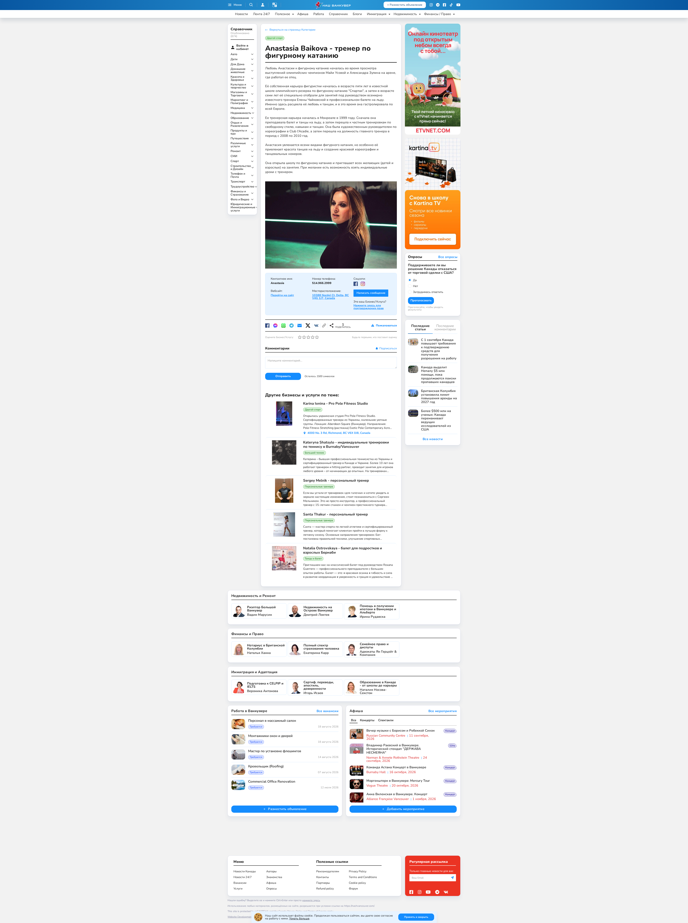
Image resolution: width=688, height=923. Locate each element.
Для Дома (237, 64)
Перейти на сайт (282, 295)
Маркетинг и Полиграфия (239, 101)
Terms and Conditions (363, 877)
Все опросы (447, 257)
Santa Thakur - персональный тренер (335, 514)
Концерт (450, 730)
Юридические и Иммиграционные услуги (243, 207)
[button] (274, 5)
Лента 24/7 (261, 14)
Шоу (452, 745)
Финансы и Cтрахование (240, 193)
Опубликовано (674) (240, 34)
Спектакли (385, 720)
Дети (234, 59)
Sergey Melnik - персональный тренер (336, 480)
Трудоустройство (242, 186)
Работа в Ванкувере (249, 710)
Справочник (338, 14)
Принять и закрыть (416, 917)
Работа (318, 14)
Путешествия (240, 138)
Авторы (271, 871)
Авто (234, 54)
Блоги (357, 14)
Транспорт (238, 181)
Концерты (367, 720)
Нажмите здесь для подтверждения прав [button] (368, 306)
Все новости (433, 439)
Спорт (235, 161)
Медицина (238, 108)
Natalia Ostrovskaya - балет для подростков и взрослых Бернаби (342, 550)
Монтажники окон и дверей (270, 736)
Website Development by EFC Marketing (250, 917)
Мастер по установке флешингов (274, 751)
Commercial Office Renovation (271, 782)
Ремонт (236, 151)
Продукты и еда (239, 132)
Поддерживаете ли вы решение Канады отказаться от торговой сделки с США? (432, 269)
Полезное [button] (282, 14)
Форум (353, 889)
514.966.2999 (321, 283)
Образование (240, 118)
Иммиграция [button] (376, 14)
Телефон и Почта (238, 175)
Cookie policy (357, 883)
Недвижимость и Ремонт (253, 595)
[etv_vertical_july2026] (432, 79)
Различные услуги (238, 145)
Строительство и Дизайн (241, 168)
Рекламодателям (327, 871)
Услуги (237, 889)
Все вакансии (327, 711)
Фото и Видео (240, 199)
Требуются (256, 727)
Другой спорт (275, 38)
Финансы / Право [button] (437, 14)
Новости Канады (244, 871)
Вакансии (239, 883)
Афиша (302, 14)
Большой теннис (314, 452)
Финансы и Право (247, 634)
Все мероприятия (442, 711)
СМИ (234, 156)
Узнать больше (299, 918)
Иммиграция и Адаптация (254, 672)
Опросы (271, 889)
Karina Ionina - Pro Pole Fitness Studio (335, 403)
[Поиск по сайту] (251, 5)
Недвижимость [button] (405, 14)
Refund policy (325, 889)
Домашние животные (238, 71)
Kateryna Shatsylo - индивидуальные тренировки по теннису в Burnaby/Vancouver (346, 444)
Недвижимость (241, 113)
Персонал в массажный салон (272, 721)
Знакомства (274, 877)
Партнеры (323, 883)
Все (353, 720)
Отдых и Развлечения (240, 124)
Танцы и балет (313, 558)
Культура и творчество (238, 86)
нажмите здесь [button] (311, 900)
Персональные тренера (319, 486)
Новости (241, 14)
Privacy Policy (357, 871)
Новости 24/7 (242, 877)
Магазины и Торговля (239, 94)
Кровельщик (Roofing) (266, 766)
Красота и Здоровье (237, 78)
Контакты (322, 877)
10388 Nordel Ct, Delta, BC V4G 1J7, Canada (330, 296)
